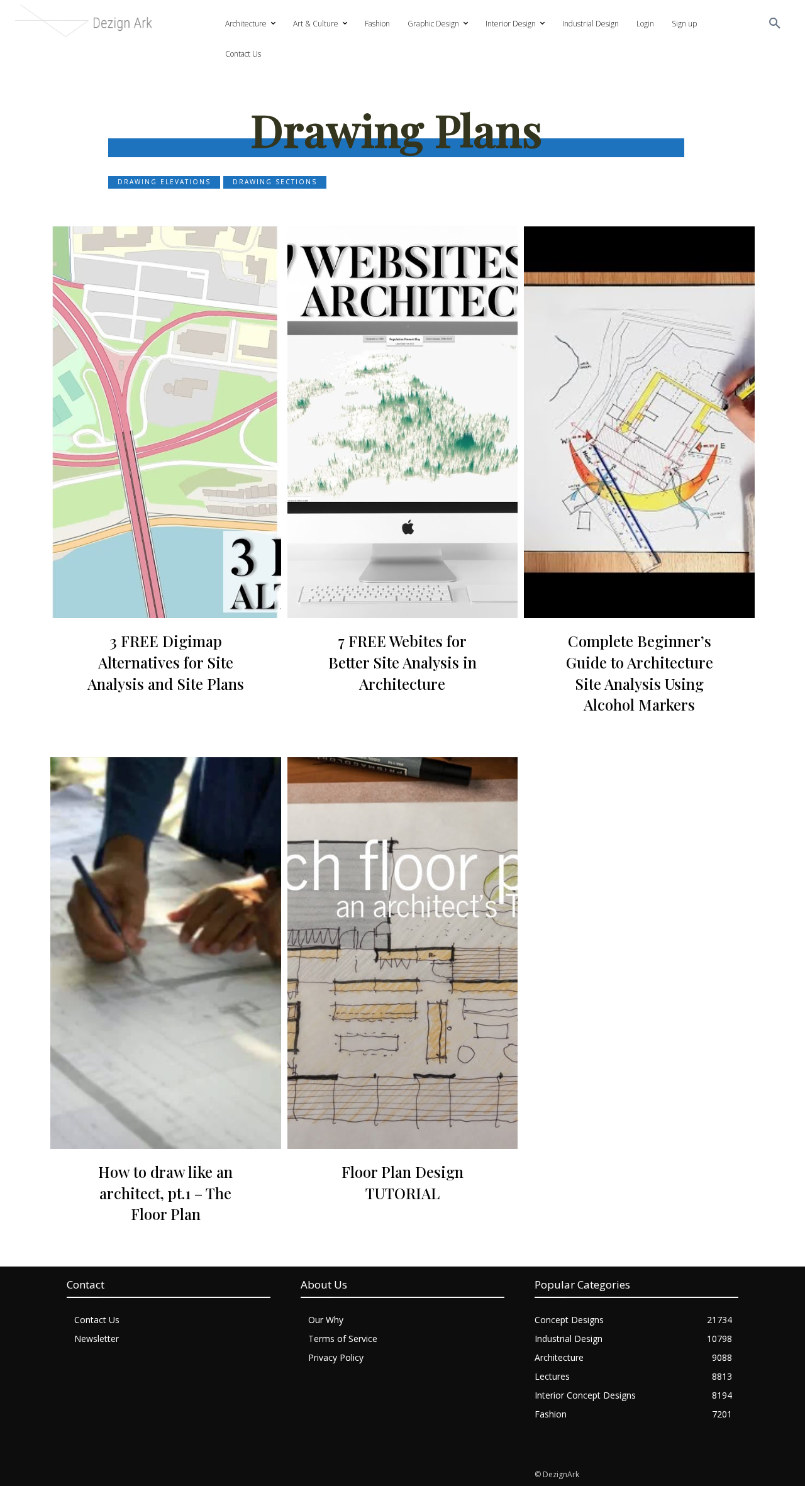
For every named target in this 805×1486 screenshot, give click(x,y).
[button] (775, 24)
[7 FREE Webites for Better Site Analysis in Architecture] (402, 422)
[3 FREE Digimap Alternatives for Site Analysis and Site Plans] (165, 422)
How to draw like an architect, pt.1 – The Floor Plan (165, 1193)
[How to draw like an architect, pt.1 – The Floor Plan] (165, 953)
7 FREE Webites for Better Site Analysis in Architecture (402, 662)
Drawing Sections (275, 181)
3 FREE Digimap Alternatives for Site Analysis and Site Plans (165, 662)
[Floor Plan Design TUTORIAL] (402, 953)
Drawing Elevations (164, 181)
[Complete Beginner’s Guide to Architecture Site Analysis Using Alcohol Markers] (639, 422)
